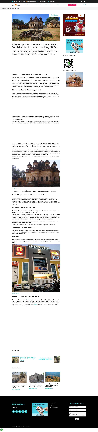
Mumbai (28, 300)
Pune (35, 304)
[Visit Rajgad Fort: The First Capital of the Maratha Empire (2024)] (52, 376)
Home (3, 8)
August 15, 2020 (15, 350)
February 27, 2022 (16, 389)
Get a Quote (72, 4)
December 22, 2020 (33, 388)
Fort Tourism (17, 8)
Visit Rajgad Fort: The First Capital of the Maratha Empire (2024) (52, 385)
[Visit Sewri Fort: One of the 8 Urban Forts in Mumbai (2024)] (19, 377)
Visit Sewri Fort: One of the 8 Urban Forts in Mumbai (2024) (19, 386)
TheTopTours (21, 426)
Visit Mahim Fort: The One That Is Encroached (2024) (36, 385)
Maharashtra (12, 8)
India (8, 8)
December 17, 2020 (49, 388)
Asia (5, 8)
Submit (77, 419)
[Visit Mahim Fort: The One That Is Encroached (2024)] (36, 377)
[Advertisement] (36, 64)
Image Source (15, 188)
